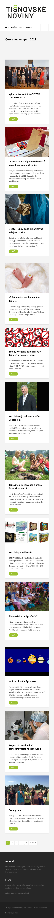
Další (32, 843)
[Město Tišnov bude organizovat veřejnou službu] (27, 209)
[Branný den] (27, 790)
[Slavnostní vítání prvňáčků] (27, 596)
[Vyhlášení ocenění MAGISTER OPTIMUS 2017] (27, 74)
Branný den (15, 810)
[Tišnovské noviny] (26, 19)
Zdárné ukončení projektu (22, 681)
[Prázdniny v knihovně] (27, 532)
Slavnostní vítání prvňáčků (23, 616)
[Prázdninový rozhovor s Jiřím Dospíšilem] (27, 396)
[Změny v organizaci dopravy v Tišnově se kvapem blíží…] (27, 337)
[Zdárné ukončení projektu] (27, 661)
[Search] (44, 27)
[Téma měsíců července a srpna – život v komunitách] (27, 465)
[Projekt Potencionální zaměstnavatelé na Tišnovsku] (27, 725)
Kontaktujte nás (11, 913)
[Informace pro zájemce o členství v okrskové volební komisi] (27, 142)
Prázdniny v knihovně (20, 552)
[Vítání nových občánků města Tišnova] (27, 278)
